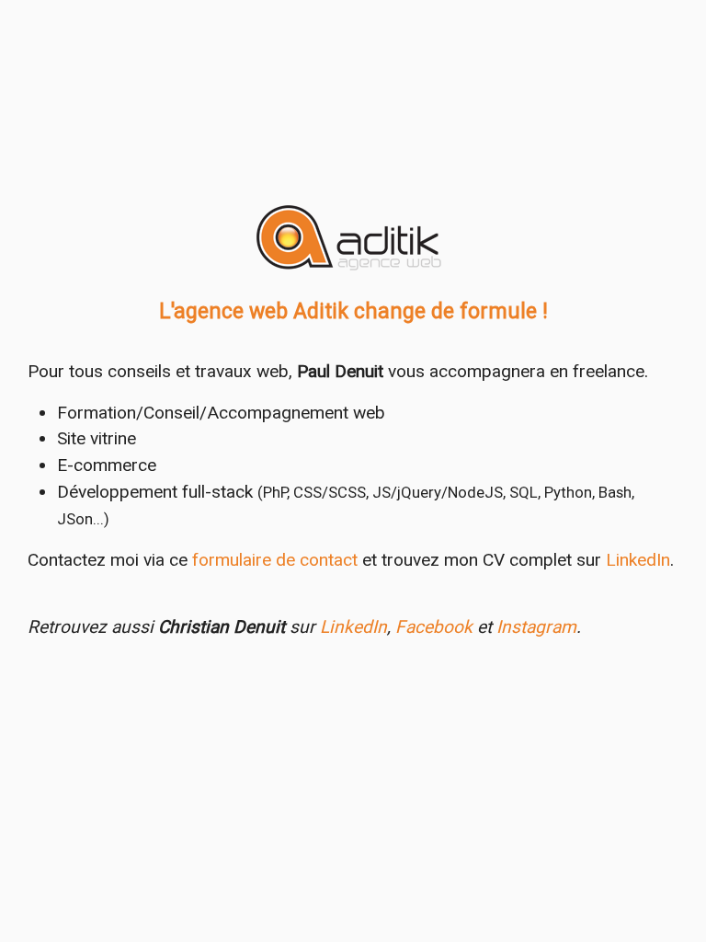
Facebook (434, 627)
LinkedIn (638, 559)
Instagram (536, 627)
